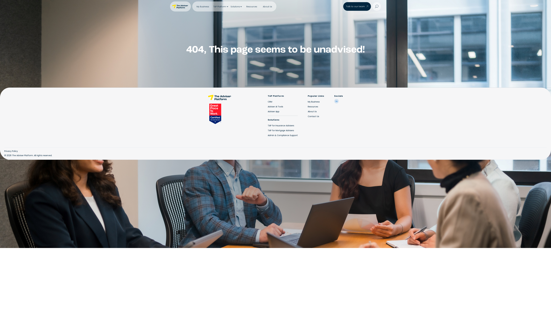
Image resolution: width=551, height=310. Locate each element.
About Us (267, 6)
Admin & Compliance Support (283, 135)
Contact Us (313, 116)
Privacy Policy (11, 151)
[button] (220, 6)
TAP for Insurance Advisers (281, 125)
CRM (270, 102)
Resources (251, 6)
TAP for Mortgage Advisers (281, 130)
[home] (180, 6)
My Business (203, 6)
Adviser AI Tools (275, 106)
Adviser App (273, 111)
